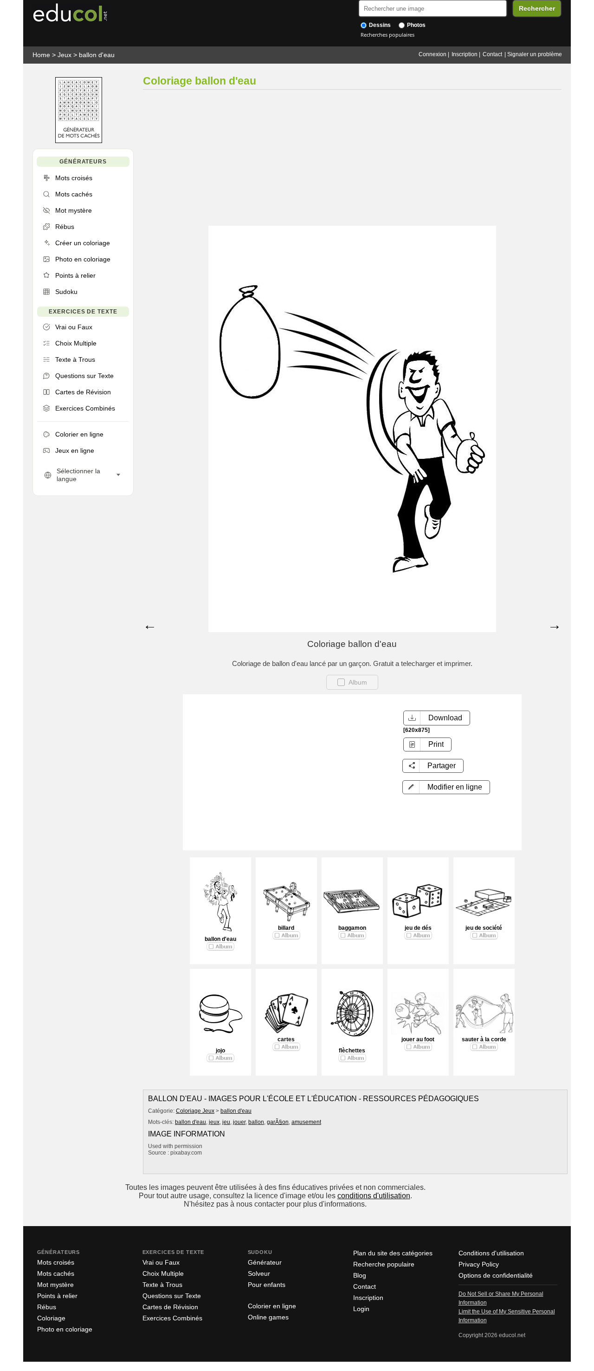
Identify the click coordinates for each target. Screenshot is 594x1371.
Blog (359, 1275)
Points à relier (57, 1295)
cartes (286, 1039)
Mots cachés (55, 1273)
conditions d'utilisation (373, 1196)
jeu (226, 1122)
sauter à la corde (484, 1039)
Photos (416, 25)
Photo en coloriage (64, 1329)
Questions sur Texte (171, 1295)
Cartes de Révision (170, 1307)
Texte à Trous (162, 1284)
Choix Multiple (163, 1273)
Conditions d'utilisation (491, 1253)
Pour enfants (266, 1284)
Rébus (46, 1307)
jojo (220, 1050)
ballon (256, 1122)
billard (286, 928)
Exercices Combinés (172, 1318)
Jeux (64, 55)
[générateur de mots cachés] (79, 141)
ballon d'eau (97, 55)
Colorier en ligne (272, 1306)
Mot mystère (55, 1284)
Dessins (379, 25)
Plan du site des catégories (393, 1253)
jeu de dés (418, 928)
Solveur (259, 1273)
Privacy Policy (478, 1264)
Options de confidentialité (495, 1275)
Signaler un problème (534, 54)
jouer (239, 1122)
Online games (268, 1317)
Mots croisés (55, 1262)
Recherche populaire (383, 1264)
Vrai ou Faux (161, 1262)
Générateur (265, 1262)
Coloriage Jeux (195, 1111)
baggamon (352, 928)
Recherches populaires (387, 34)
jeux (214, 1122)
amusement (306, 1122)
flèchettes (352, 1050)
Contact (492, 54)
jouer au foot (417, 1039)
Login (361, 1308)
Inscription (465, 54)
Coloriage (51, 1318)
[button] (446, 787)
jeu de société (483, 928)
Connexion (432, 54)
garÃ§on (278, 1122)
